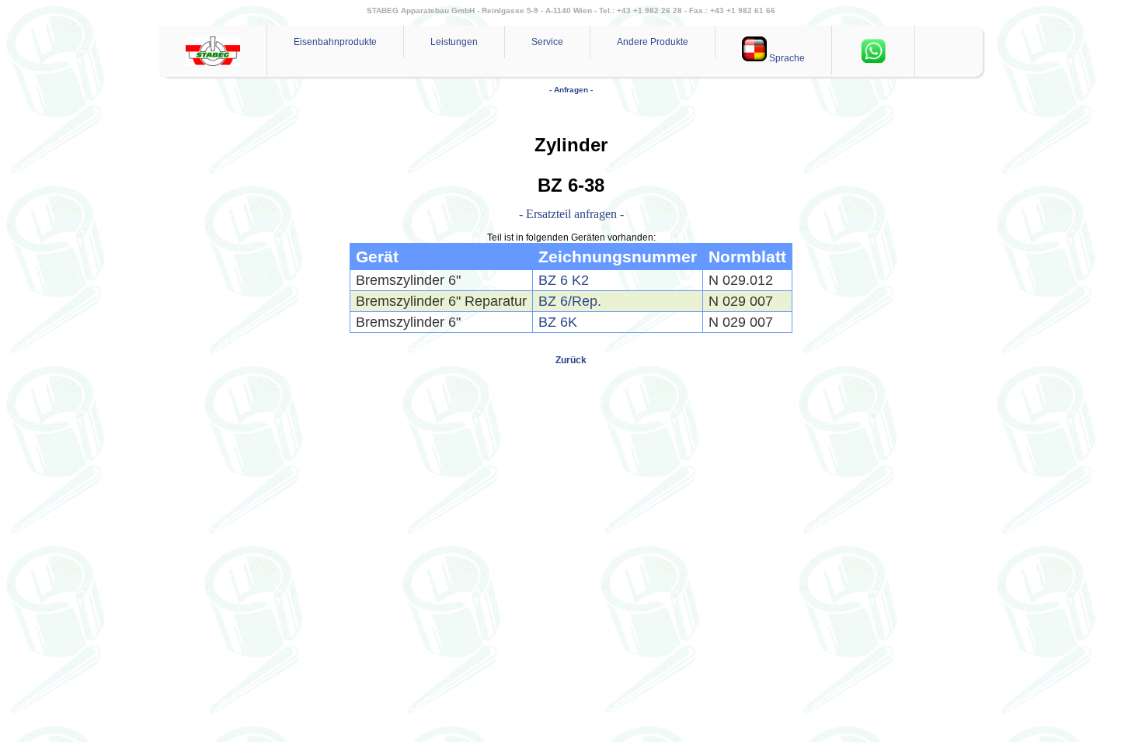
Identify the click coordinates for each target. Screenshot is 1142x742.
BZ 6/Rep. (569, 301)
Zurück (571, 360)
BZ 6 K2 (563, 280)
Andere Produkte (652, 41)
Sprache (786, 58)
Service (547, 41)
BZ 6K (557, 322)
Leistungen (454, 41)
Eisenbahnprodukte (335, 41)
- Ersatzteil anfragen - (571, 213)
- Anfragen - (571, 89)
